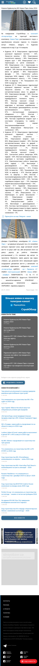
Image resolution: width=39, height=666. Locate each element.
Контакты (6, 601)
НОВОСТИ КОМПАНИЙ (10, 387)
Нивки (29, 272)
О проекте (6, 609)
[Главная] (11, 2)
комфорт (6, 275)
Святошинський (14, 272)
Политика (6, 613)
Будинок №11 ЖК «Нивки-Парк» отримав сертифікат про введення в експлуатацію (19, 365)
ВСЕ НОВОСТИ (19, 518)
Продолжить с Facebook (14, 382)
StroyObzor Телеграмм (11, 645)
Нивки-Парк (14, 39)
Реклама (6, 605)
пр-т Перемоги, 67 (29, 269)
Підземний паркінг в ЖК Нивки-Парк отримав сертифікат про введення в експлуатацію (17, 356)
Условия (6, 617)
